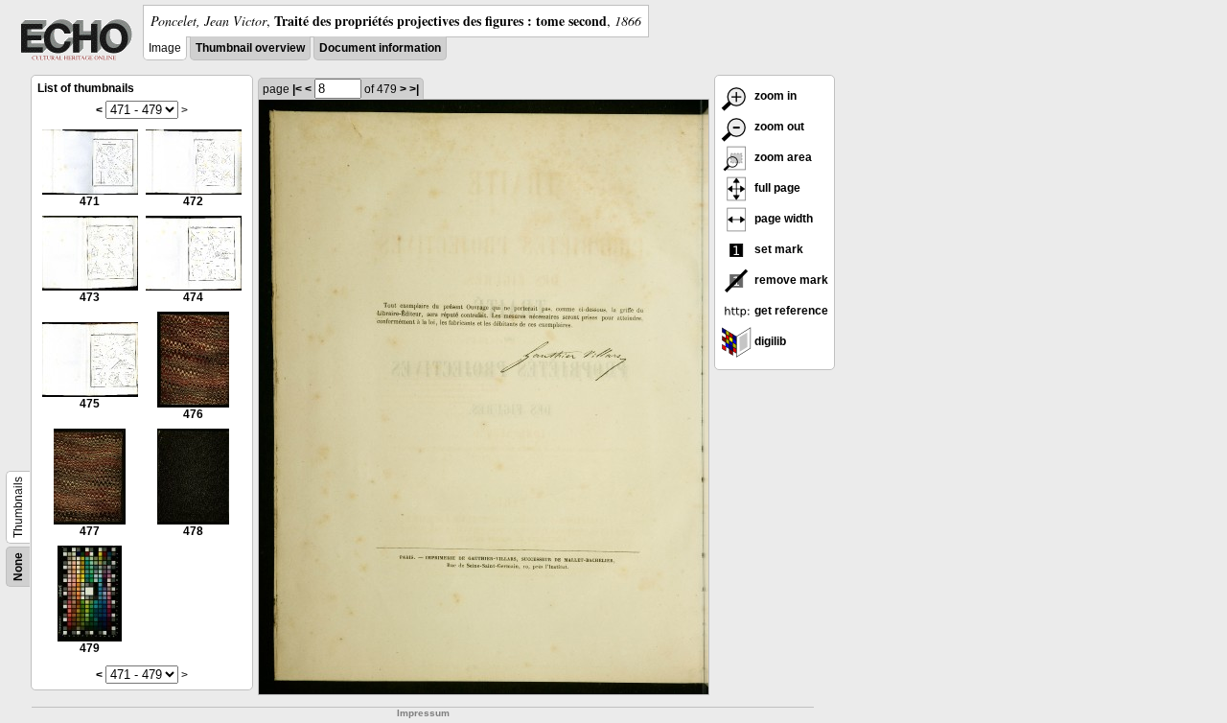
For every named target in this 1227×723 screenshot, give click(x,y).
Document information (380, 48)
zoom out (778, 126)
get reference (790, 310)
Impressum (423, 713)
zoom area (782, 157)
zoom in (774, 96)
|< (297, 89)
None (18, 566)
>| (414, 89)
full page (776, 188)
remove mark (790, 280)
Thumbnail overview (250, 48)
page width (782, 218)
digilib (769, 341)
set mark (777, 249)
